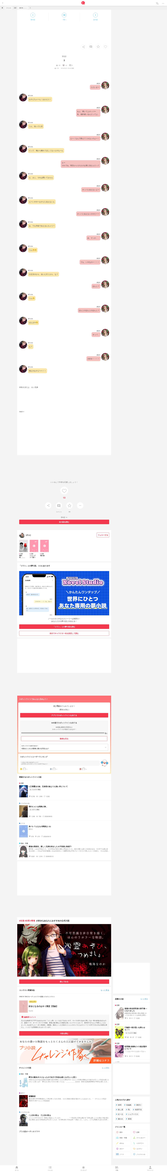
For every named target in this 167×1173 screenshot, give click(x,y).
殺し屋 (119, 1109)
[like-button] (105, 46)
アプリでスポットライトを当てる (64, 715)
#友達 (21, 920)
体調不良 (137, 1109)
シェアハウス (132, 1114)
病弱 (118, 1105)
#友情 (27, 920)
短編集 (127, 1105)
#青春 (32, 920)
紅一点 (119, 1114)
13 (64, 65)
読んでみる (64, 981)
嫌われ (119, 1119)
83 (58, 65)
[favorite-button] (98, 46)
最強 (128, 1119)
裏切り (137, 1105)
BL (128, 1109)
